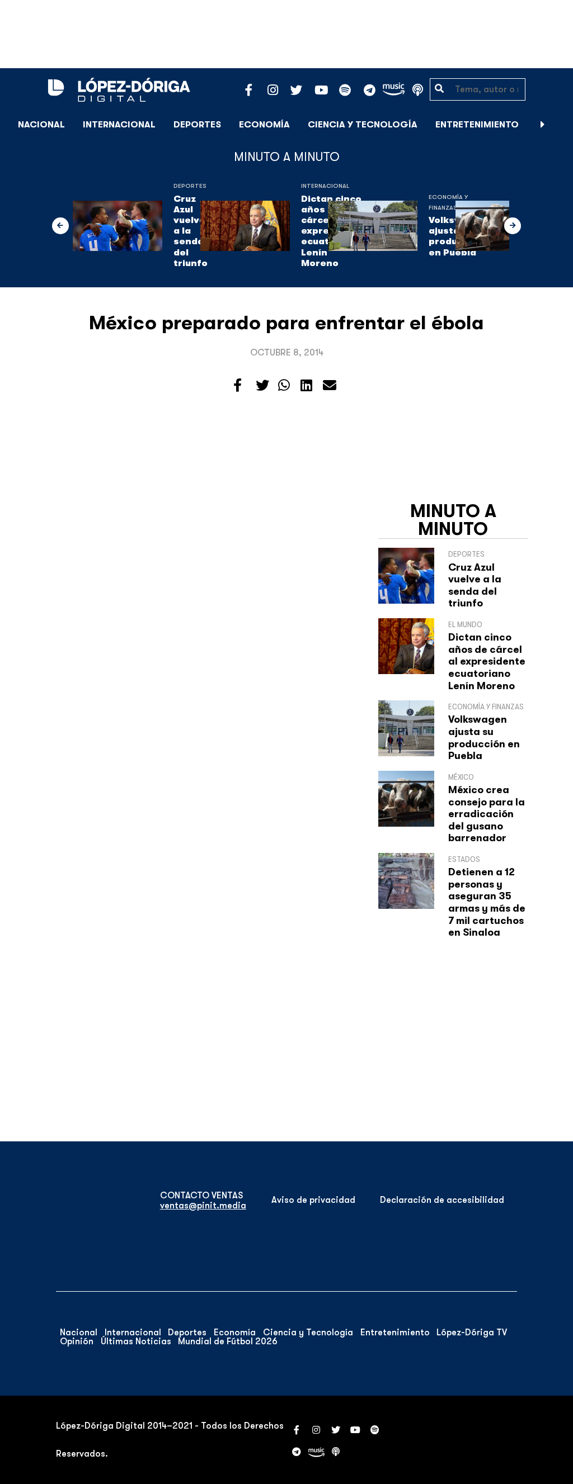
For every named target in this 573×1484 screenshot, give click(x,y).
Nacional (41, 125)
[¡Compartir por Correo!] (329, 385)
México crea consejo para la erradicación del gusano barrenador (486, 813)
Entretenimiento (477, 125)
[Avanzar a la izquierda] (60, 225)
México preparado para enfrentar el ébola (286, 322)
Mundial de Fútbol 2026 (228, 1341)
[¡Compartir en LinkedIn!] (306, 385)
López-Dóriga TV (471, 1332)
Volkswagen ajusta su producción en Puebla (484, 737)
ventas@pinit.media (203, 1205)
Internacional (119, 125)
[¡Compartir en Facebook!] (237, 385)
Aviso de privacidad (313, 1200)
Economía (264, 125)
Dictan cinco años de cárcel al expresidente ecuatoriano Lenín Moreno (486, 661)
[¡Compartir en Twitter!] (262, 385)
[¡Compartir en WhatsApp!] (284, 385)
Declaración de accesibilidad (442, 1200)
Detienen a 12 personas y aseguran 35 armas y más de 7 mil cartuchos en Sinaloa (486, 902)
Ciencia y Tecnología (362, 125)
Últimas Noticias (136, 1341)
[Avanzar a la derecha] (542, 124)
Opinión (76, 1341)
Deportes (197, 125)
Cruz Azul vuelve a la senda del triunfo (191, 231)
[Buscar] (558, 124)
